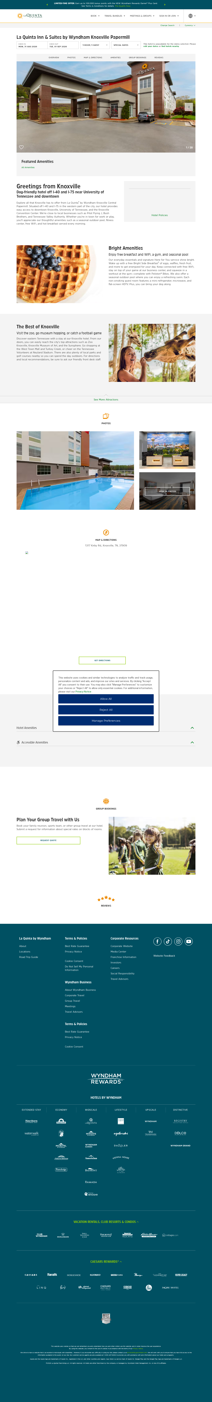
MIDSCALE (91, 1110)
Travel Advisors (74, 1012)
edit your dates (150, 46)
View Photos (167, 491)
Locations (24, 951)
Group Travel (72, 1001)
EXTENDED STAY (31, 1110)
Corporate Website (122, 946)
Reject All (106, 709)
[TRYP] (121, 1121)
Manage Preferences (106, 720)
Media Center (118, 951)
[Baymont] (91, 1170)
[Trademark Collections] (151, 1134)
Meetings (70, 1006)
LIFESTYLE (121, 1110)
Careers (115, 968)
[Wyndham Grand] (180, 1146)
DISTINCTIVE (180, 1110)
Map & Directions (93, 58)
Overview (54, 58)
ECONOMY (61, 1110)
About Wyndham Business (80, 990)
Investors (116, 962)
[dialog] (106, 701)
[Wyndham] (151, 1121)
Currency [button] (189, 25)
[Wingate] (91, 1134)
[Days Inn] (61, 1121)
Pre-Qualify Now (123, 6)
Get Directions (102, 660)
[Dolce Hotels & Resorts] (180, 1134)
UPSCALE (150, 1110)
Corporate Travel (74, 995)
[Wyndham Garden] (91, 1146)
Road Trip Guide (28, 957)
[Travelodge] (61, 1170)
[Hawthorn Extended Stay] (31, 1121)
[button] (47, 4)
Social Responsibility (122, 973)
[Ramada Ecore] (91, 1194)
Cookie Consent (74, 961)
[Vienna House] (121, 1158)
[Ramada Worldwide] (91, 1182)
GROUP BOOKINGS (137, 58)
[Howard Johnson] (61, 1158)
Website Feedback (164, 955)
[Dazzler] (121, 1146)
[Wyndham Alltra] (121, 1170)
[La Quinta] (91, 1121)
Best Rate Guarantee (77, 946)
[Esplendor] (121, 1134)
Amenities (115, 58)
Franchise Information (123, 957)
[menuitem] (95, 16)
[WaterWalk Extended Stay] (31, 1134)
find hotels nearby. (170, 46)
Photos (71, 58)
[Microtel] (61, 1146)
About (22, 946)
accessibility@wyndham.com (137, 1352)
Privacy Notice (73, 951)
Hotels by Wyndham (106, 1097)
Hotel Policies (160, 215)
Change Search (167, 25)
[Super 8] (61, 1134)
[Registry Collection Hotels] (180, 1121)
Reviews (159, 58)
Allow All (106, 698)
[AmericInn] (91, 1158)
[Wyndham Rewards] (106, 1079)
